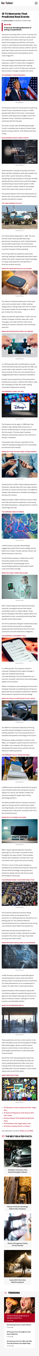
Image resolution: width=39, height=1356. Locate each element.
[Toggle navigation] (36, 3)
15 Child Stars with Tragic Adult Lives (17, 1123)
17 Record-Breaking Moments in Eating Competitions (17, 29)
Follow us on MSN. (26, 1131)
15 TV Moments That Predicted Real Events (15, 15)
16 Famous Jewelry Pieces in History (17, 1126)
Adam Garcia (8, 21)
